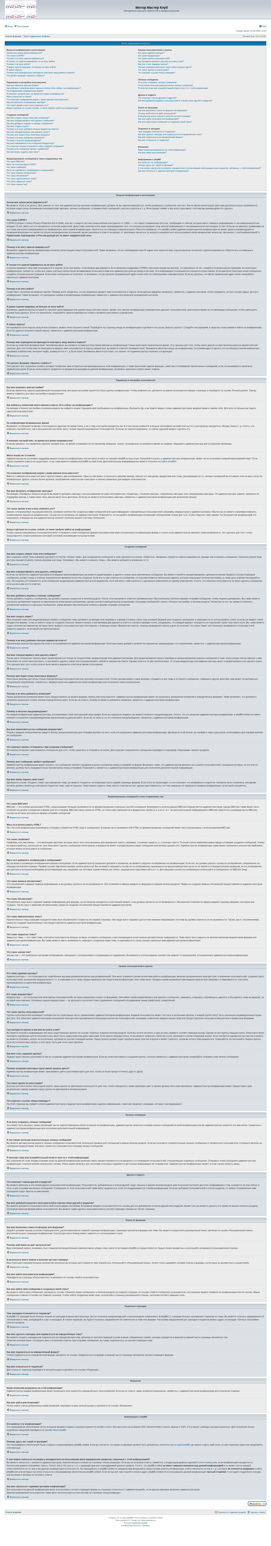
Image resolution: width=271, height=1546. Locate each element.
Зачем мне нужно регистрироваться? (24, 53)
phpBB (171, 461)
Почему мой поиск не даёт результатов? (157, 113)
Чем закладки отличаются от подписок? (156, 131)
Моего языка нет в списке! (19, 96)
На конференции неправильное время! (25, 91)
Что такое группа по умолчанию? (153, 70)
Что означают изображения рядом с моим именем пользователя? (37, 99)
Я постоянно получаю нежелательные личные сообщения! (165, 85)
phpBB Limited (104, 1427)
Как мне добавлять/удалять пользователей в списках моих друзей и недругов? (175, 101)
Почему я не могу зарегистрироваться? (25, 58)
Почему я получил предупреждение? (24, 140)
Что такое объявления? (18, 176)
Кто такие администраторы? (151, 53)
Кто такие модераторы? (149, 56)
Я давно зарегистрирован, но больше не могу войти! (31, 67)
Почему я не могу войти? (18, 64)
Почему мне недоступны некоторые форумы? (28, 135)
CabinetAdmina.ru (148, 1520)
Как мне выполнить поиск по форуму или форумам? (162, 110)
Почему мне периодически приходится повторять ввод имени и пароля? (41, 73)
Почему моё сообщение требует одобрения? (28, 149)
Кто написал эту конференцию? (153, 162)
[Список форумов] (21, 9)
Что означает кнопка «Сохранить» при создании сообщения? (35, 146)
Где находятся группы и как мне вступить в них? (161, 61)
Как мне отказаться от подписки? (153, 140)
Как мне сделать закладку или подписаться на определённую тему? (170, 134)
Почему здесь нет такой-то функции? (155, 165)
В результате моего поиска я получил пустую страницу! (164, 116)
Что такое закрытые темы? (19, 181)
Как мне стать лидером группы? (153, 64)
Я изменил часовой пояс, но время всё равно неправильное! (35, 94)
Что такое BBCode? (16, 161)
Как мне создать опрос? (18, 126)
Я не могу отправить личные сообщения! (157, 82)
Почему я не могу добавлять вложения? (25, 138)
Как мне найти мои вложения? (152, 153)
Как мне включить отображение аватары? (26, 102)
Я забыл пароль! (14, 70)
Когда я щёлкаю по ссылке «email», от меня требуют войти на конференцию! (42, 108)
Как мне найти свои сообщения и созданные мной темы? (165, 122)
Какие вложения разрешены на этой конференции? (162, 150)
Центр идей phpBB (180, 1445)
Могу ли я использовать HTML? (21, 164)
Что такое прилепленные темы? (22, 178)
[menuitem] (9, 26)
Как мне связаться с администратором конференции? (163, 171)
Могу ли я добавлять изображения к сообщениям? (30, 170)
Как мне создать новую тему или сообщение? (28, 118)
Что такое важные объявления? (21, 173)
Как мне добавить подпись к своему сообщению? (30, 123)
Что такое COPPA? (15, 56)
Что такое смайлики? (16, 167)
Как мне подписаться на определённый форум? (160, 137)
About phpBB (59, 1430)
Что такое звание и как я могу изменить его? (27, 105)
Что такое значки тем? (17, 184)
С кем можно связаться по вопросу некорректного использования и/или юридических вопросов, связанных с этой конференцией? (199, 168)
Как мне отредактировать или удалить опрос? (28, 132)
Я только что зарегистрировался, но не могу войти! (31, 61)
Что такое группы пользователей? (154, 58)
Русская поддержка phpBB (135, 1523)
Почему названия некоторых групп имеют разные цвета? (165, 67)
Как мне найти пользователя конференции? (158, 119)
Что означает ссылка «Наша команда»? (157, 73)
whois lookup (205, 1462)
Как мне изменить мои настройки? (23, 85)
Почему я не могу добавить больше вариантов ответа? (33, 129)
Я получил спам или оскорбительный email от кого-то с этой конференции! (173, 88)
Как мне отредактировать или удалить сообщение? (31, 120)
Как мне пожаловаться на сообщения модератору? (31, 143)
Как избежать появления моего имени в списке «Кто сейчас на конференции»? (44, 88)
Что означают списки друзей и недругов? (157, 98)
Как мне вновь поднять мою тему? (23, 152)
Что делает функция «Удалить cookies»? (26, 75)
